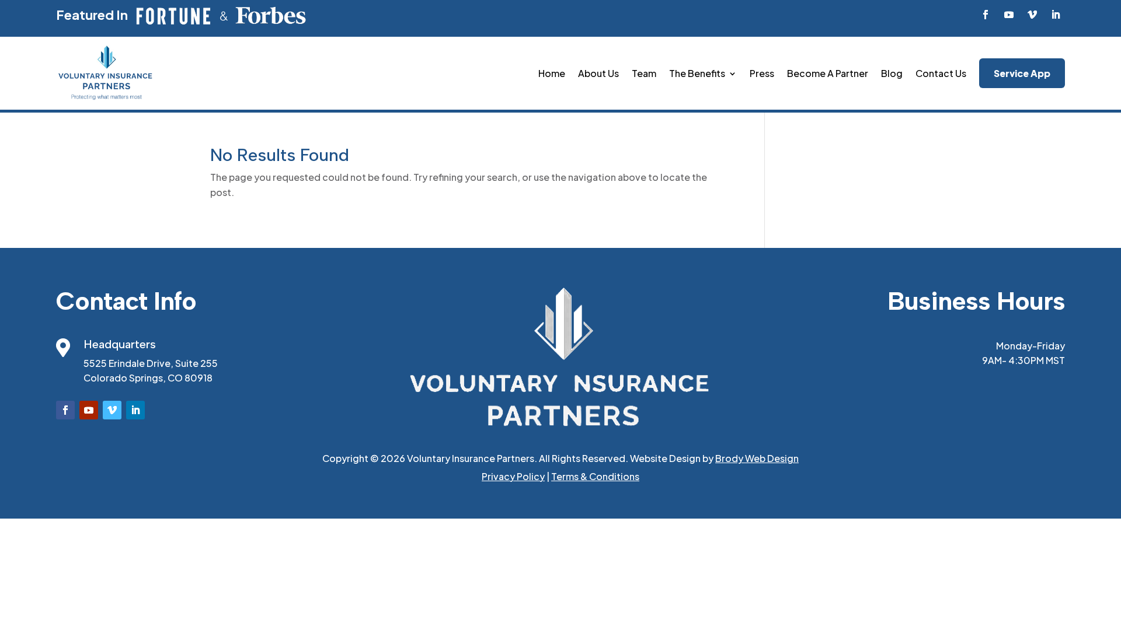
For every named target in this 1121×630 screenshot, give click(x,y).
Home (551, 73)
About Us (598, 73)
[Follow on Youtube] (1009, 14)
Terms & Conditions (595, 476)
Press (762, 73)
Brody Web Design (757, 458)
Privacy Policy (513, 476)
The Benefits (697, 73)
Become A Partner (827, 73)
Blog (892, 73)
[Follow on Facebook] (985, 14)
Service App (1022, 73)
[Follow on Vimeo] (1032, 14)
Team (644, 73)
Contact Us (940, 73)
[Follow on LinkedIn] (1055, 14)
